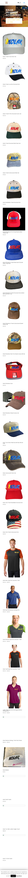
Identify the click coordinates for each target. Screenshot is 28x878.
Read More (19, 876)
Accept (13, 876)
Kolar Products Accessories (13, 12)
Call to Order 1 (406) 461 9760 (13, 21)
